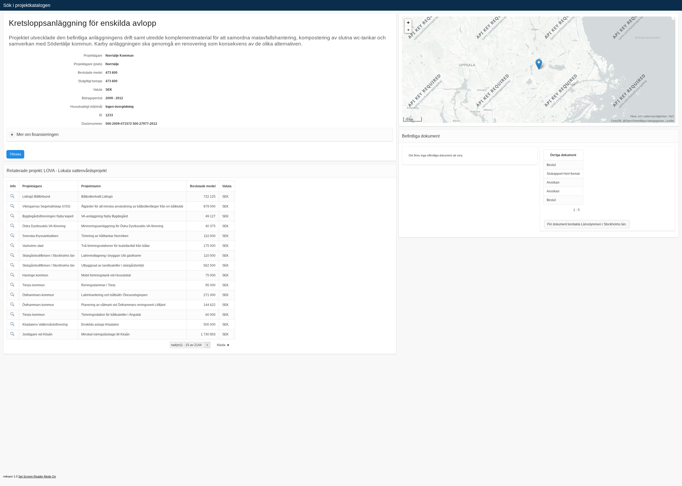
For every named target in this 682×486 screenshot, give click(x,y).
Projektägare (93, 55)
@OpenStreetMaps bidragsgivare (643, 121)
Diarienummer (92, 124)
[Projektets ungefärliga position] (538, 64)
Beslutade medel (90, 72)
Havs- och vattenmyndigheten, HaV (652, 116)
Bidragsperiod (92, 98)
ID (100, 115)
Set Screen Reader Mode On (37, 476)
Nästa (221, 345)
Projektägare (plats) (88, 64)
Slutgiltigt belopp (90, 81)
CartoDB (616, 121)
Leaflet (669, 121)
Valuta (97, 90)
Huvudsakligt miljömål (86, 107)
